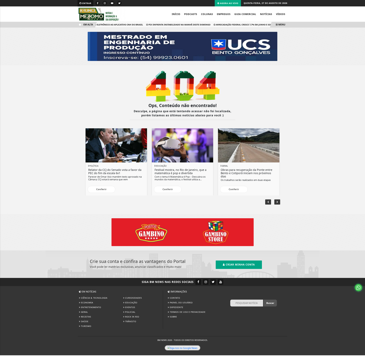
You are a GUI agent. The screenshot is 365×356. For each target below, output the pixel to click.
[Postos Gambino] (182, 232)
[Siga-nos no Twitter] (213, 282)
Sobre (173, 316)
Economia (86, 302)
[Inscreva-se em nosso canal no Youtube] (220, 282)
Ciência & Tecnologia (93, 297)
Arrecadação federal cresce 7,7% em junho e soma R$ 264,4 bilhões (247, 24)
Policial (129, 312)
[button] (277, 202)
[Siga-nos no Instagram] (205, 282)
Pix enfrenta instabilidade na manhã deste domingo (173, 24)
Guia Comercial (245, 14)
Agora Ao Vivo (228, 3)
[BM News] (103, 13)
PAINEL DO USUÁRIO (181, 302)
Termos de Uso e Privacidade (187, 312)
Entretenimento (90, 307)
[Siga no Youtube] (112, 3)
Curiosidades (133, 297)
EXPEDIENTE (176, 307)
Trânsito (130, 321)
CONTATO (174, 297)
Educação (130, 302)
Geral (84, 312)
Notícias (266, 14)
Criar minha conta (240, 264)
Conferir (101, 189)
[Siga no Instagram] (105, 3)
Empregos (224, 14)
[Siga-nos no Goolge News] (182, 347)
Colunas (207, 14)
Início (176, 14)
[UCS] (182, 46)
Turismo (85, 326)
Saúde (84, 321)
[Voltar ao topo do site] (360, 213)
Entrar (86, 3)
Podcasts (190, 14)
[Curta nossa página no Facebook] (198, 282)
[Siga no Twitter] (119, 3)
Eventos (129, 307)
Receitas (85, 316)
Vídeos (280, 14)
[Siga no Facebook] (97, 3)
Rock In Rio (131, 316)
